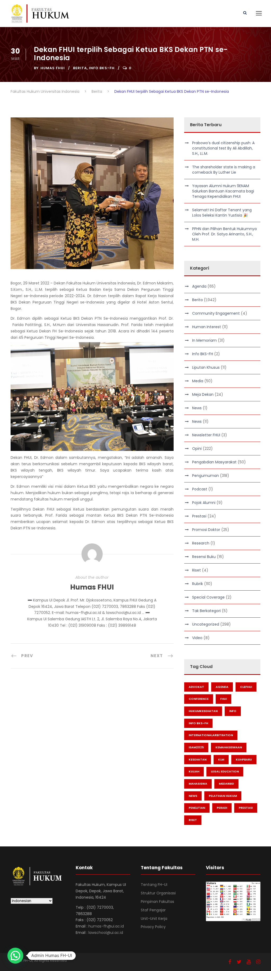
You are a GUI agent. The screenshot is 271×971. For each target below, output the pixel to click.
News (197, 408)
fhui (223, 699)
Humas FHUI (52, 68)
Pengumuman (205, 475)
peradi (222, 808)
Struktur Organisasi (158, 893)
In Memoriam (204, 340)
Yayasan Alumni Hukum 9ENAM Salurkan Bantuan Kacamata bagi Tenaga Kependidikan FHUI (223, 191)
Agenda (199, 286)
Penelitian (197, 808)
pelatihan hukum (223, 796)
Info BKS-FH (102, 68)
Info (232, 711)
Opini (197, 448)
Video (197, 637)
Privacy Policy (153, 926)
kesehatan (197, 759)
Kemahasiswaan (228, 747)
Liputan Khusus (206, 367)
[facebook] (229, 961)
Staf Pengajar (153, 910)
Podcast (199, 489)
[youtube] (249, 961)
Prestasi (199, 516)
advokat (196, 687)
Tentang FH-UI (154, 884)
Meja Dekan (203, 394)
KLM (221, 759)
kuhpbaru (244, 759)
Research (200, 543)
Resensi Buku (204, 556)
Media (197, 381)
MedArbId (226, 783)
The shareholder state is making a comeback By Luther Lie (223, 169)
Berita (80, 68)
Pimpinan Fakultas (157, 901)
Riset (196, 570)
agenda (222, 687)
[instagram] (258, 961)
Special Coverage (208, 597)
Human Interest (206, 326)
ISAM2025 (196, 747)
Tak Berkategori (206, 610)
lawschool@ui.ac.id (105, 932)
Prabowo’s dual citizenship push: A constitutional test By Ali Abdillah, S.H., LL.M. (223, 148)
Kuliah (194, 771)
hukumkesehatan (203, 711)
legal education (225, 771)
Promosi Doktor (206, 529)
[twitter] (239, 961)
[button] (15, 956)
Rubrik (197, 583)
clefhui (246, 687)
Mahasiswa (198, 783)
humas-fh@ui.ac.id (106, 926)
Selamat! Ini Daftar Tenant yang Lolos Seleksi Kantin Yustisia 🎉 (222, 212)
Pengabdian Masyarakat (214, 462)
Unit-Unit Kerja (154, 918)
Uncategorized (205, 624)
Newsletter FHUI (206, 435)
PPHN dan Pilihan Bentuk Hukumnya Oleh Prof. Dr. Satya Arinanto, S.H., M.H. (224, 234)
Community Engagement (216, 313)
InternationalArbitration (211, 735)
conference (199, 699)
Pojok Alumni (203, 502)
